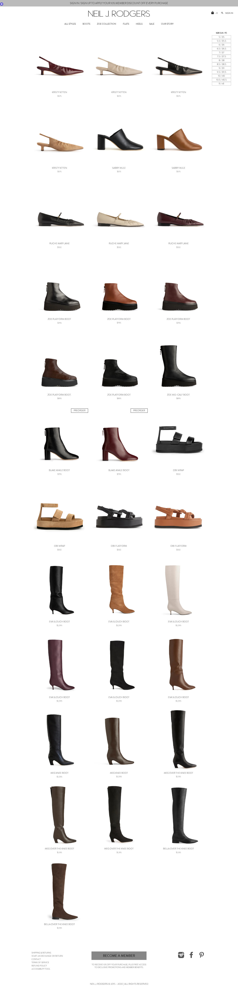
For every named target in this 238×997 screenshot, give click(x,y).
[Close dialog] (179, 471)
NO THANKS (145, 512)
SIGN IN (145, 502)
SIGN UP (145, 493)
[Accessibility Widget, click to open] (1, 4)
